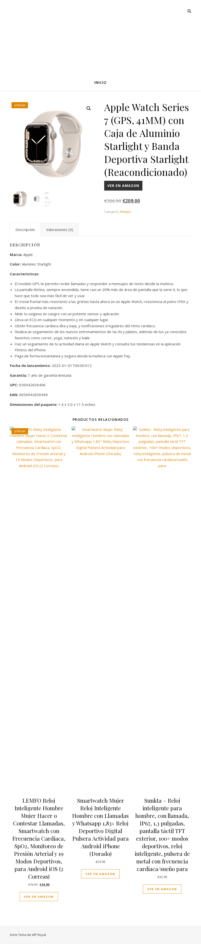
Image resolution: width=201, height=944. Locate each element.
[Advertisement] (100, 36)
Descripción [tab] (25, 229)
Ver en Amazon (123, 185)
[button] (88, 108)
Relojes (125, 211)
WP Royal (39, 934)
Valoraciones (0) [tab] (59, 229)
